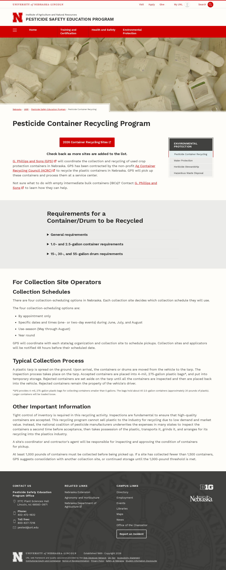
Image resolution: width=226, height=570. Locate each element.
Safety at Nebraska (115, 561)
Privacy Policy (97, 561)
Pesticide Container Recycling (190, 154)
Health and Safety (103, 29)
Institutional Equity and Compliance (43, 561)
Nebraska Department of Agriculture (80, 505)
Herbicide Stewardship (186, 166)
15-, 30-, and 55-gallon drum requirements (87, 254)
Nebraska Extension (77, 492)
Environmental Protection (132, 31)
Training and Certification (68, 31)
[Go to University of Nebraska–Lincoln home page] (18, 17)
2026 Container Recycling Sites (85, 142)
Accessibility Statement (128, 558)
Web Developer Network (94, 558)
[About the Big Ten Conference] (206, 487)
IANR (26, 109)
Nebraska (17, 109)
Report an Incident (132, 534)
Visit (141, 4)
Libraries (122, 508)
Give (162, 4)
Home (33, 29)
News (120, 519)
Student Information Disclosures (141, 561)
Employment (125, 497)
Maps (120, 514)
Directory (122, 492)
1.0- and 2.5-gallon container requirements (87, 244)
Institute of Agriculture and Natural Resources (51, 14)
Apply (151, 4)
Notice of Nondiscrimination (75, 561)
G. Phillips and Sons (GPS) (33, 161)
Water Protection (183, 160)
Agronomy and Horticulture (82, 497)
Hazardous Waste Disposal (188, 173)
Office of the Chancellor (132, 525)
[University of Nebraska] (201, 498)
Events (121, 503)
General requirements (69, 234)
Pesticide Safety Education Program (70, 19)
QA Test (111, 558)
